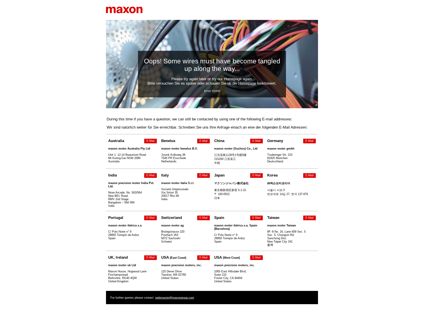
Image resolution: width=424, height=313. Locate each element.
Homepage (247, 83)
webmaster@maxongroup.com (174, 297)
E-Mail (150, 140)
